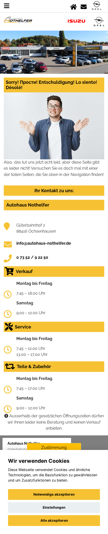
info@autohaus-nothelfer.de (43, 243)
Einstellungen (54, 507)
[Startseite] (73, 6)
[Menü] (7, 6)
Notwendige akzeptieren (54, 494)
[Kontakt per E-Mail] (84, 6)
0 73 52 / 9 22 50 (32, 257)
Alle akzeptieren (54, 520)
